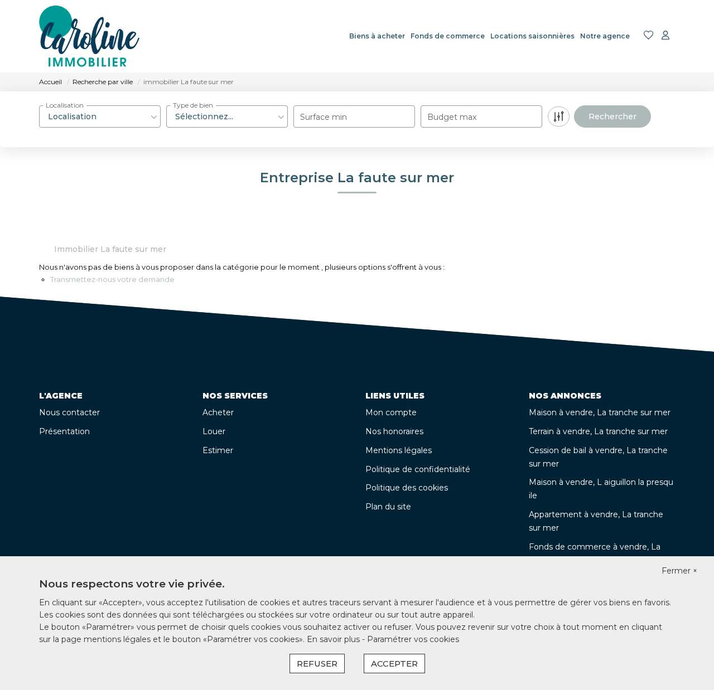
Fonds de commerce (448, 36)
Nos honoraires (394, 431)
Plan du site (388, 507)
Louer (213, 431)
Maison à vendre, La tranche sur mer (599, 412)
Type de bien (193, 105)
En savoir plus (334, 639)
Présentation (64, 431)
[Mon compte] (665, 35)
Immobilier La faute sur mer (110, 249)
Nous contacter (69, 412)
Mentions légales (398, 450)
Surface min (323, 117)
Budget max (451, 117)
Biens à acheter (377, 36)
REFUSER (317, 663)
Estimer (217, 450)
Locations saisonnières (532, 36)
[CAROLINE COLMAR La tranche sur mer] (89, 36)
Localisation (65, 105)
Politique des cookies (406, 488)
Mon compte (391, 412)
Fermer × (679, 571)
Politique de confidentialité (417, 469)
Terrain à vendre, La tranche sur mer (598, 431)
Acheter (218, 412)
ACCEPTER (394, 663)
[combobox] (100, 116)
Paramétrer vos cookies (413, 639)
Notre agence (605, 36)
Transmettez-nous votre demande (112, 279)
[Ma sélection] (649, 35)
